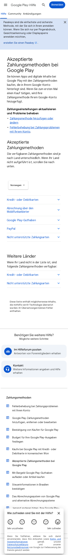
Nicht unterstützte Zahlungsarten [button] (28, 237)
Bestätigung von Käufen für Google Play (35, 429)
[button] (5, 5)
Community (14, 13)
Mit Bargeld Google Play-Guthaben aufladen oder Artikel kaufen (32, 475)
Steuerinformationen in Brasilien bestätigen (30, 486)
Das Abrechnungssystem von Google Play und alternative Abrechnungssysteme (36, 498)
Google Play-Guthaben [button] (21, 220)
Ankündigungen (32, 13)
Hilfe (3, 13)
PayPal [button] (11, 229)
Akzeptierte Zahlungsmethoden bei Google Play (33, 463)
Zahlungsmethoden (18, 397)
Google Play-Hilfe (23, 5)
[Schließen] (65, 23)
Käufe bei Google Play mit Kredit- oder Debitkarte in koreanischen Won (34, 451)
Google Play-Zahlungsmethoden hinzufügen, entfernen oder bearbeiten (34, 420)
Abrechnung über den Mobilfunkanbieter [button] (20, 210)
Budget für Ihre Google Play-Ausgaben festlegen (34, 439)
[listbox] (18, 185)
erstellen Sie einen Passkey (18, 42)
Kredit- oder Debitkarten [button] (22, 200)
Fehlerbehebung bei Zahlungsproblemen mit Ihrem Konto (35, 408)
